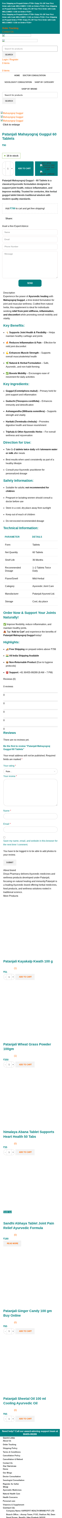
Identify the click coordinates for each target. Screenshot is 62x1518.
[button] (25, 1419)
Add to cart (24, 168)
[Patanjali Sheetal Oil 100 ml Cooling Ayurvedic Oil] (30, 1362)
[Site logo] (16, 36)
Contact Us (8, 32)
